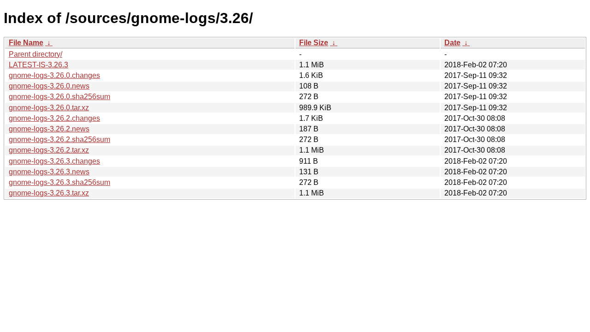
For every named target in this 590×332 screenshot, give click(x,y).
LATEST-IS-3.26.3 (38, 65)
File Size (313, 43)
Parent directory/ (35, 54)
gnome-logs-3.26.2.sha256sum (59, 139)
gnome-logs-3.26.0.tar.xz (49, 108)
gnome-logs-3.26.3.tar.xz (49, 193)
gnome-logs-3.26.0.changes (54, 75)
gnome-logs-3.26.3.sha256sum (59, 182)
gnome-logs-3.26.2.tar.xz (49, 150)
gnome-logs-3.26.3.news (49, 172)
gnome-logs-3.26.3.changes (54, 161)
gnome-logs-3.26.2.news (49, 129)
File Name (26, 43)
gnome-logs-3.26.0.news (49, 86)
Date (452, 43)
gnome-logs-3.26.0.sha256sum (59, 97)
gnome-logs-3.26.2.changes (54, 118)
